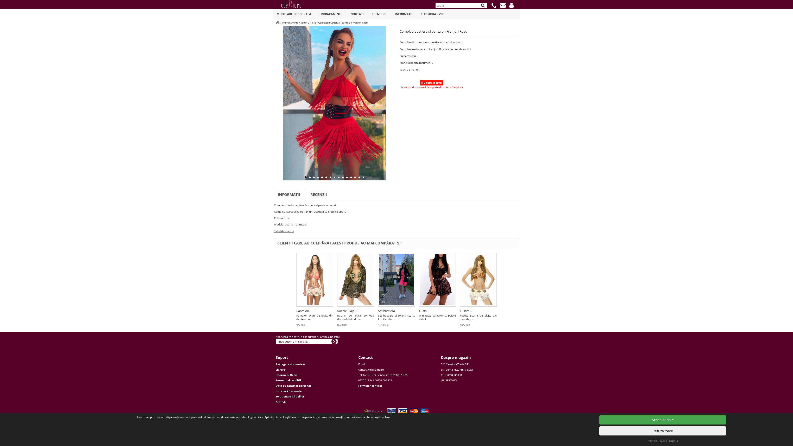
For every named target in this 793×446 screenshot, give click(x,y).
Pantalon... (303, 311)
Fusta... (424, 311)
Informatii (403, 14)
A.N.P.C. (281, 402)
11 (347, 177)
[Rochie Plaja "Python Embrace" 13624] (355, 280)
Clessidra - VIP (432, 14)
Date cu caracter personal (293, 386)
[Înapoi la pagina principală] (277, 22)
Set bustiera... (387, 311)
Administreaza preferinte (663, 440)
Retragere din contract (291, 364)
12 (351, 177)
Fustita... (466, 311)
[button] (511, 5)
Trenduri (379, 14)
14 (359, 177)
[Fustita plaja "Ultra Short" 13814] (478, 280)
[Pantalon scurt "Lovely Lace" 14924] (314, 280)
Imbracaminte (330, 14)
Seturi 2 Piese (308, 22)
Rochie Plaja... (347, 311)
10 (343, 177)
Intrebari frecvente (289, 391)
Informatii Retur (287, 375)
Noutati (357, 14)
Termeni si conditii (288, 380)
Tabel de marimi (409, 69)
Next (382, 88)
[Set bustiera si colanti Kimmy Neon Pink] (396, 280)
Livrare (280, 369)
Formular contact (370, 386)
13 (355, 177)
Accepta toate (663, 419)
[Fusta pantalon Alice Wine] (437, 280)
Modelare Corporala (294, 14)
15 (363, 177)
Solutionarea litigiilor (290, 396)
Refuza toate (663, 430)
